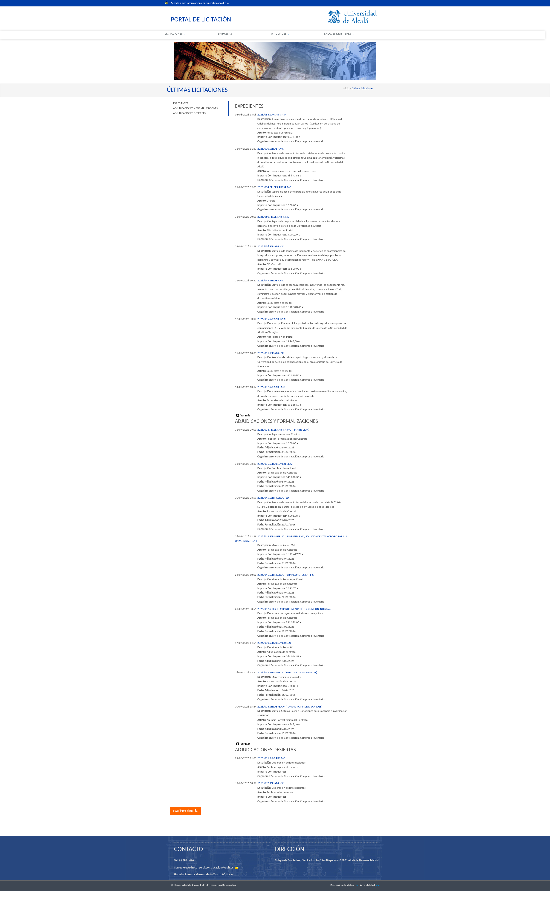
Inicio (346, 88)
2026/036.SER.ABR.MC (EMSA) (275, 464)
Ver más (245, 415)
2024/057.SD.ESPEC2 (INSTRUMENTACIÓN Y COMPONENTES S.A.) (294, 609)
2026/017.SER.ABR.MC (270, 783)
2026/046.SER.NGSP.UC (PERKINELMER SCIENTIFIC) (286, 575)
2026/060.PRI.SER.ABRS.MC (273, 217)
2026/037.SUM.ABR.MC (271, 387)
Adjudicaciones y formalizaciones (195, 108)
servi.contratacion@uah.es (216, 867)
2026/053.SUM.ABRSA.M (271, 114)
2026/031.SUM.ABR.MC (271, 758)
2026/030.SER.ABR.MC (270, 148)
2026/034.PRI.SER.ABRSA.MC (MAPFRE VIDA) (283, 429)
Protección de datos (342, 885)
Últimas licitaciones (362, 88)
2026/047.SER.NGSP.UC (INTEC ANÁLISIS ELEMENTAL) (287, 672)
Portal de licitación (201, 20)
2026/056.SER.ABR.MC (270, 246)
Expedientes (180, 103)
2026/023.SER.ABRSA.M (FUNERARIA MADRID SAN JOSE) (289, 706)
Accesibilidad (367, 885)
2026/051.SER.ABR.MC (270, 353)
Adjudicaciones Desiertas (189, 113)
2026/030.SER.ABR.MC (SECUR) (275, 643)
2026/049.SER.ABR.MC (270, 280)
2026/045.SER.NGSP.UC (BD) (273, 497)
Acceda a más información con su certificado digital (200, 3)
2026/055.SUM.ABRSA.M (271, 319)
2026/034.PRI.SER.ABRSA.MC (274, 187)
